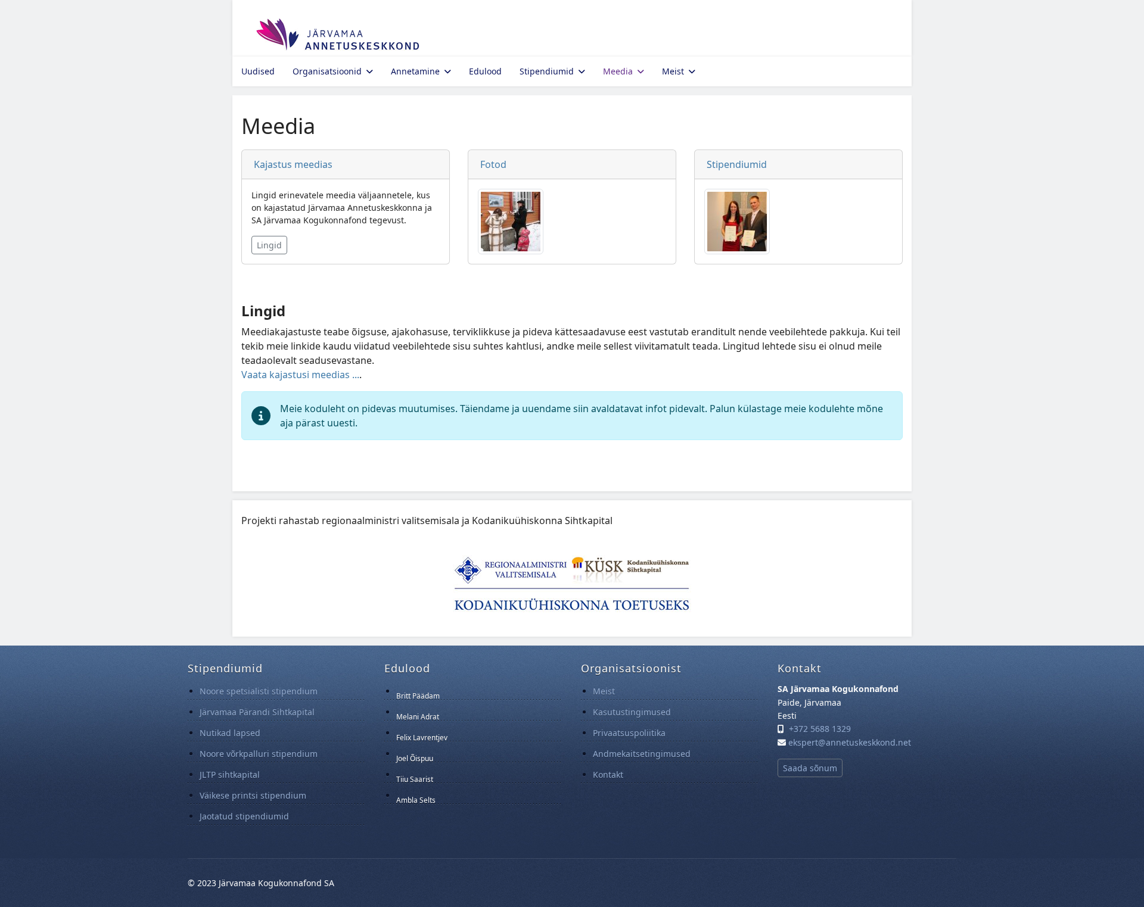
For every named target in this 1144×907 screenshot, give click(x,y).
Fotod (493, 164)
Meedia (618, 71)
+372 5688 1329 (820, 728)
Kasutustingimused (632, 712)
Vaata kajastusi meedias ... (300, 374)
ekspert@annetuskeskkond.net (849, 742)
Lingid (269, 245)
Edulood (485, 71)
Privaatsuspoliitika (629, 732)
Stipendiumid (547, 71)
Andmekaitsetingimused (642, 753)
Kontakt (608, 774)
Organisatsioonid (327, 71)
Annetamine (415, 71)
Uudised (258, 71)
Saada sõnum (810, 768)
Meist (673, 71)
